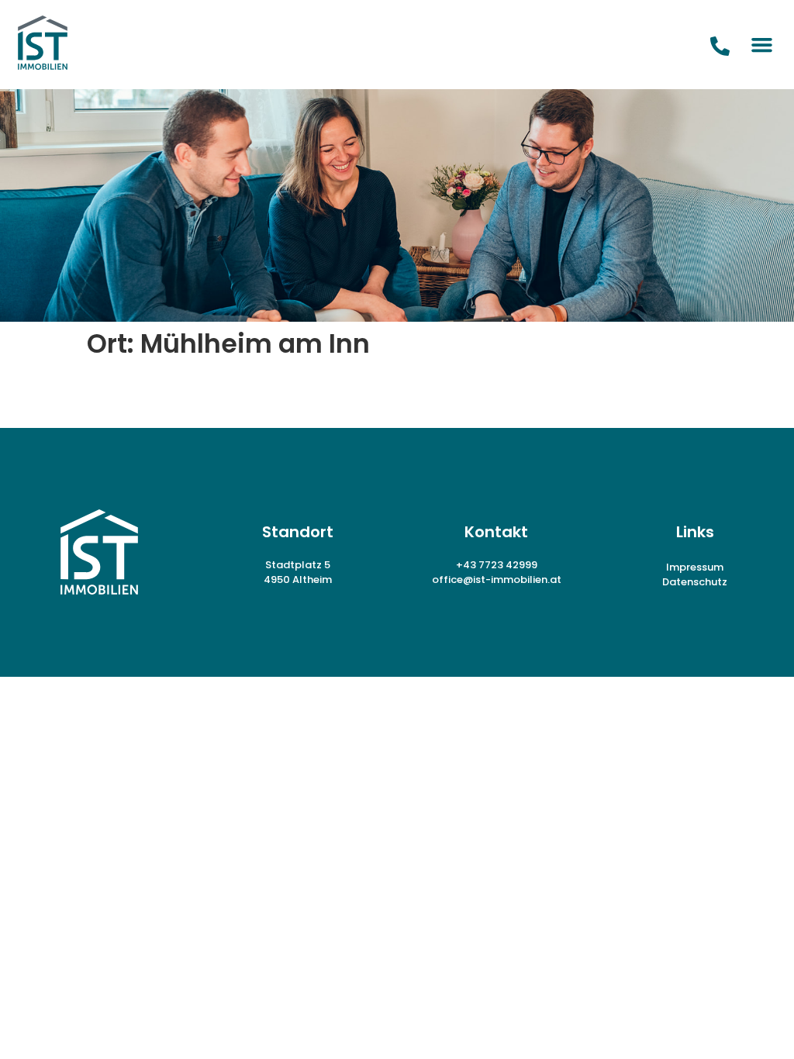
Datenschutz (694, 581)
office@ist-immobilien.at (496, 579)
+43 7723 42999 (496, 564)
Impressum (694, 567)
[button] (762, 45)
